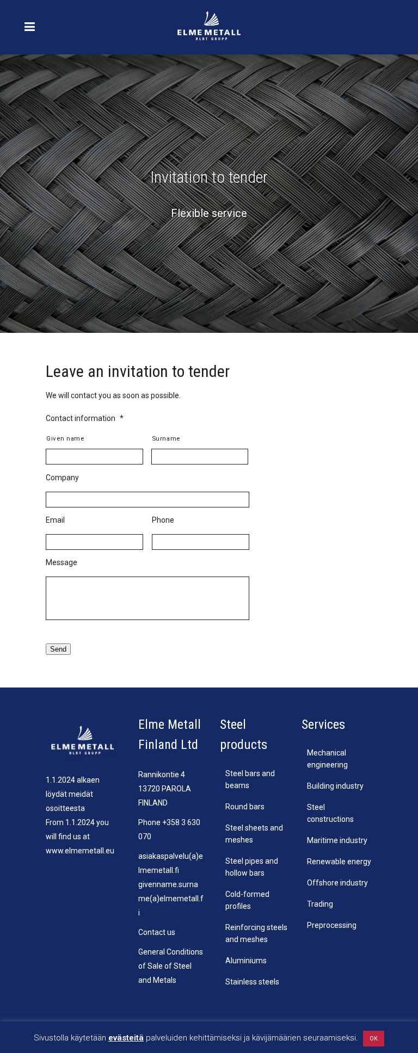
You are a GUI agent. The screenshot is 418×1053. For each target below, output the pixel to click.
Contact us (156, 932)
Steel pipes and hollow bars (251, 867)
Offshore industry (337, 882)
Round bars (245, 806)
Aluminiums (246, 960)
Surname (166, 438)
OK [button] (374, 1038)
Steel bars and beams (250, 779)
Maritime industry (337, 840)
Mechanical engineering (327, 758)
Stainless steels (252, 981)
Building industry (335, 786)
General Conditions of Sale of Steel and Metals (170, 965)
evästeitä (126, 1038)
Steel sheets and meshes (254, 833)
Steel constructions (330, 813)
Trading (320, 904)
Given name (65, 438)
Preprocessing (331, 925)
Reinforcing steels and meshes (256, 933)
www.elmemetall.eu (80, 850)
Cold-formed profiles (247, 900)
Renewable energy (339, 861)
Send (58, 649)
